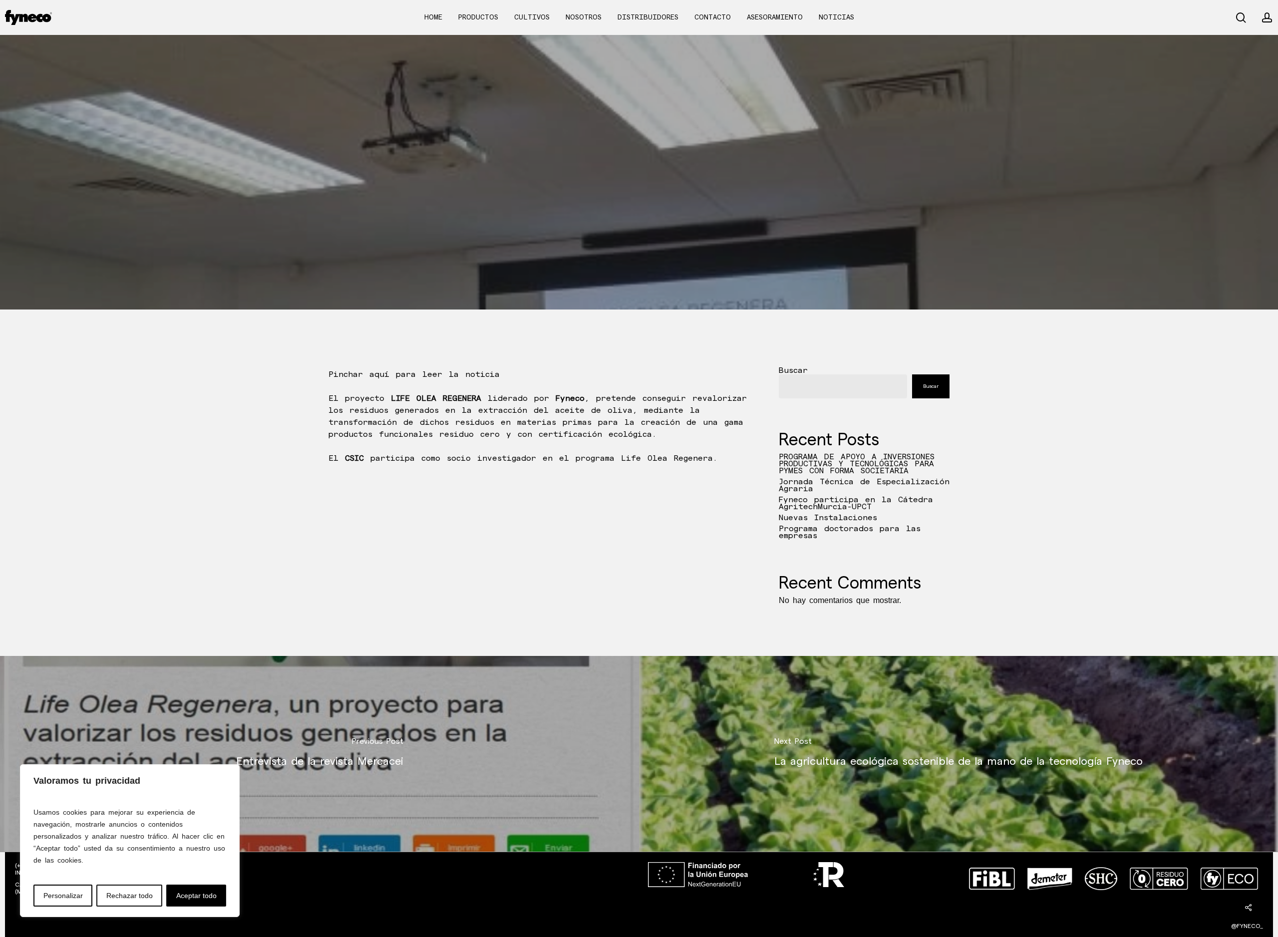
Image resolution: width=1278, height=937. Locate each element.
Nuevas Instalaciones (828, 518)
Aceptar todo (196, 896)
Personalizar (63, 896)
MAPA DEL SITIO (39, 926)
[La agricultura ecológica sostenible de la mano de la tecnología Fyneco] (958, 754)
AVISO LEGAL (353, 865)
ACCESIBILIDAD (355, 877)
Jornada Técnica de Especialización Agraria (864, 486)
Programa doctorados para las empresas (850, 533)
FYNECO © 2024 (648, 926)
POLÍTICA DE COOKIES (367, 889)
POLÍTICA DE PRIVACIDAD (372, 901)
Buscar (793, 370)
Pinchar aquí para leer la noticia (414, 374)
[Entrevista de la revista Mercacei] (319, 754)
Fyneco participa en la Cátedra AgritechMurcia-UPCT (856, 504)
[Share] (1248, 907)
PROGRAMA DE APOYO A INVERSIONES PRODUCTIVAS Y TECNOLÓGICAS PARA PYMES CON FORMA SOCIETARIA (857, 464)
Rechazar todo (129, 896)
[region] (130, 840)
